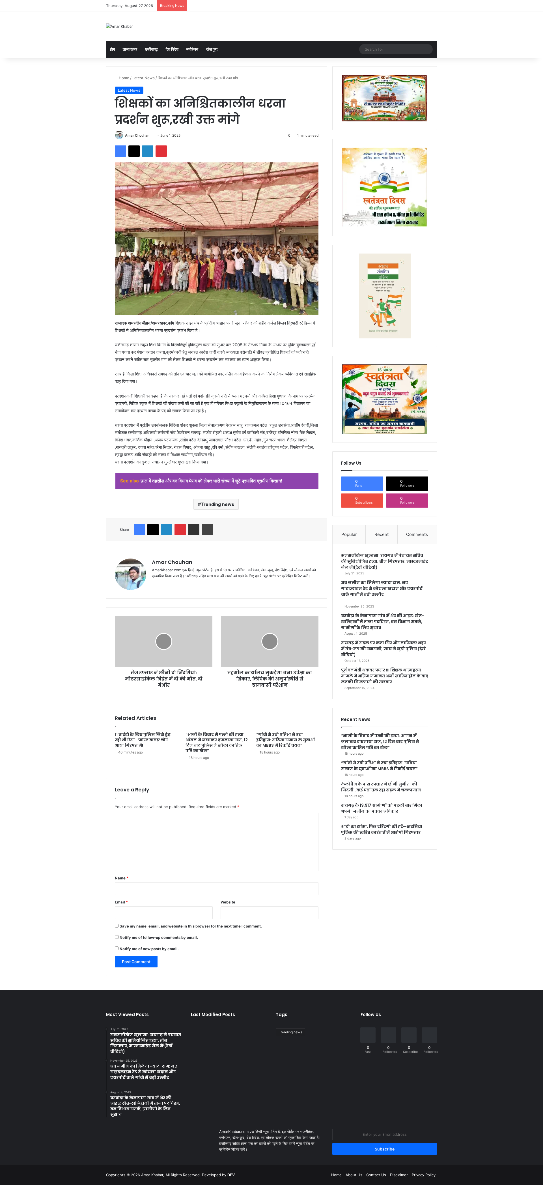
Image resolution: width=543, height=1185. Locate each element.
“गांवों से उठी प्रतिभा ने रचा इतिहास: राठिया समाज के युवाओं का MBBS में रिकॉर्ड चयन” (285, 740)
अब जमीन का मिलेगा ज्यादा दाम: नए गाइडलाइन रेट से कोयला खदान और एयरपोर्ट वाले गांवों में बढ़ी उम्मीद (382, 588)
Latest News (143, 78)
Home (123, 78)
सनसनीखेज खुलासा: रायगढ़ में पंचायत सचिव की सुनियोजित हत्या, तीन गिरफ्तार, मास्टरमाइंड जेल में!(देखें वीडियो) (384, 561)
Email (121, 902)
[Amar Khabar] (119, 26)
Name (121, 878)
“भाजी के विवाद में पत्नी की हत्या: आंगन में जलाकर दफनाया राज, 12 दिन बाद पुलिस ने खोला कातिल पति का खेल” (217, 742)
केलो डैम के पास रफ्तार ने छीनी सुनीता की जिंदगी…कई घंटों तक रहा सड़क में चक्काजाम (381, 787)
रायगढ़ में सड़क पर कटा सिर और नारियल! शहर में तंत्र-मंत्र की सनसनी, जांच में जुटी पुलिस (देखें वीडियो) (383, 649)
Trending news (217, 504)
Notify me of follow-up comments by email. (159, 937)
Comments (417, 534)
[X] (168, 585)
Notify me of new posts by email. (149, 948)
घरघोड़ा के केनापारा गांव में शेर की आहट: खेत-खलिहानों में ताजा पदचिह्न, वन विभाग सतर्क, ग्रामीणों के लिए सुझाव (382, 621)
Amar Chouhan (137, 135)
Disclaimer (399, 1175)
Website (228, 902)
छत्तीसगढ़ (151, 49)
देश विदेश (172, 49)
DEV (231, 1175)
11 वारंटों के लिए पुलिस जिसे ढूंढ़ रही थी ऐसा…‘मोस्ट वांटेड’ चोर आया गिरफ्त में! (143, 740)
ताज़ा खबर (130, 49)
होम (112, 49)
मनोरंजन (192, 49)
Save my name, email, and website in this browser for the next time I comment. (191, 926)
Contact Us (376, 1175)
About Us (354, 1175)
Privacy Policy (424, 1175)
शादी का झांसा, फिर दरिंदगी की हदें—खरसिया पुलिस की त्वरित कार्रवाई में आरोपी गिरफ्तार (381, 829)
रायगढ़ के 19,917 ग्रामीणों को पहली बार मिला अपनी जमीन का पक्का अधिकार (381, 808)
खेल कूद (211, 49)
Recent (381, 534)
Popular (349, 534)
